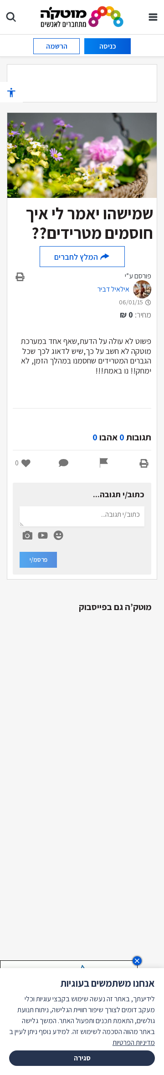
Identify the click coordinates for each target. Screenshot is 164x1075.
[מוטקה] (82, 16)
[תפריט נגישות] (11, 92)
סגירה (82, 1058)
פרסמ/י (38, 559)
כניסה (107, 46)
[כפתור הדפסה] (144, 463)
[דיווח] (104, 463)
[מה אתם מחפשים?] (11, 17)
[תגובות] (64, 463)
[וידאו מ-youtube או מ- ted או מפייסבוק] (43, 535)
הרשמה (56, 46)
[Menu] (153, 17)
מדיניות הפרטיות (134, 1042)
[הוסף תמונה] (27, 533)
